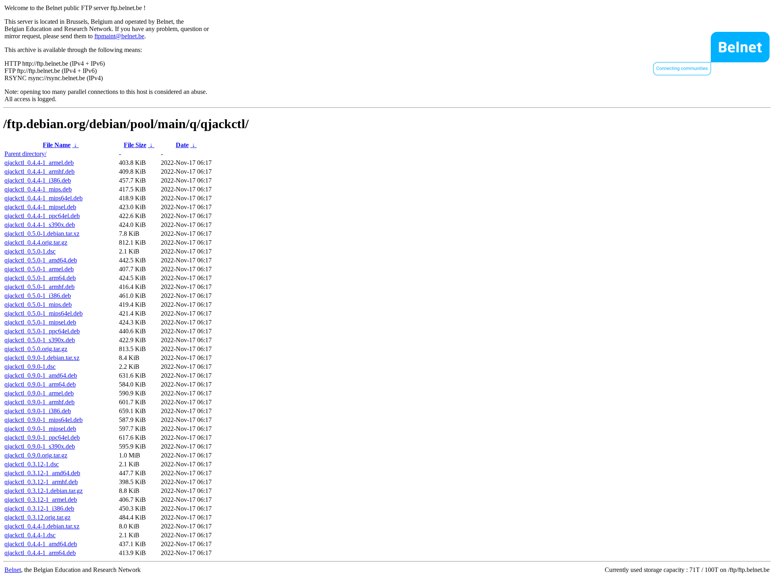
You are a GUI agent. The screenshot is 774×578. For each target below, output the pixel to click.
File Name (57, 144)
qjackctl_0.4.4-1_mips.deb (38, 189)
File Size (135, 144)
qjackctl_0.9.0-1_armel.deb (39, 393)
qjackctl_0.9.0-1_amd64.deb (40, 375)
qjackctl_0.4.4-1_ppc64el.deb (42, 215)
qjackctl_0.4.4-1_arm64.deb (40, 552)
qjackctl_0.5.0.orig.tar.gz (35, 348)
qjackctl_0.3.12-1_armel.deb (40, 499)
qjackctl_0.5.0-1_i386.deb (37, 295)
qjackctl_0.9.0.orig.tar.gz (35, 455)
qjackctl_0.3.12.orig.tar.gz (37, 517)
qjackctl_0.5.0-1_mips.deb (38, 304)
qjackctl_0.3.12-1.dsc (31, 464)
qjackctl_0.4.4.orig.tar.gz (35, 242)
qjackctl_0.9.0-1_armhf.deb (39, 402)
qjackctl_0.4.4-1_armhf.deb (39, 171)
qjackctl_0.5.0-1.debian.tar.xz (41, 233)
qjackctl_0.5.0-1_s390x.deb (39, 340)
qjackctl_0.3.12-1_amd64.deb (42, 473)
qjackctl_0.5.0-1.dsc (30, 251)
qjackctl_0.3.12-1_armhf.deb (41, 481)
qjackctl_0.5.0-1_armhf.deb (39, 286)
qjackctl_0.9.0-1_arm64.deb (40, 384)
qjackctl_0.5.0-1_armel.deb (39, 269)
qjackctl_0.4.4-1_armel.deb (39, 162)
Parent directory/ (25, 153)
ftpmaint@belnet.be (119, 36)
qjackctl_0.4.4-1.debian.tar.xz (41, 526)
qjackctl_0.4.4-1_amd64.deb (40, 544)
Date (182, 144)
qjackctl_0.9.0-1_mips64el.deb (43, 419)
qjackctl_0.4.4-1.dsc (30, 535)
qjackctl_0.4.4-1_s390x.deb (39, 224)
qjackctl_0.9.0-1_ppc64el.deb (42, 437)
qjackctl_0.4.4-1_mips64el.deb (43, 198)
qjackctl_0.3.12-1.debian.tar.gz (43, 490)
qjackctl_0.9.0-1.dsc (30, 366)
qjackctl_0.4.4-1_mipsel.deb (40, 207)
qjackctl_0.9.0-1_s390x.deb (39, 446)
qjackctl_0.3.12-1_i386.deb (39, 508)
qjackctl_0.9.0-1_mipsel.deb (40, 428)
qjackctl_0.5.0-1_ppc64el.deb (42, 331)
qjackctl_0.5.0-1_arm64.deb (40, 277)
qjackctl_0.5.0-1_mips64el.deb (43, 313)
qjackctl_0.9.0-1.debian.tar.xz (41, 357)
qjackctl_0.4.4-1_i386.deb (37, 180)
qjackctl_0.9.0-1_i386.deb (37, 411)
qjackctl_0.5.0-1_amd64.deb (40, 260)
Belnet (12, 569)
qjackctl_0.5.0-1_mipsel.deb (40, 322)
